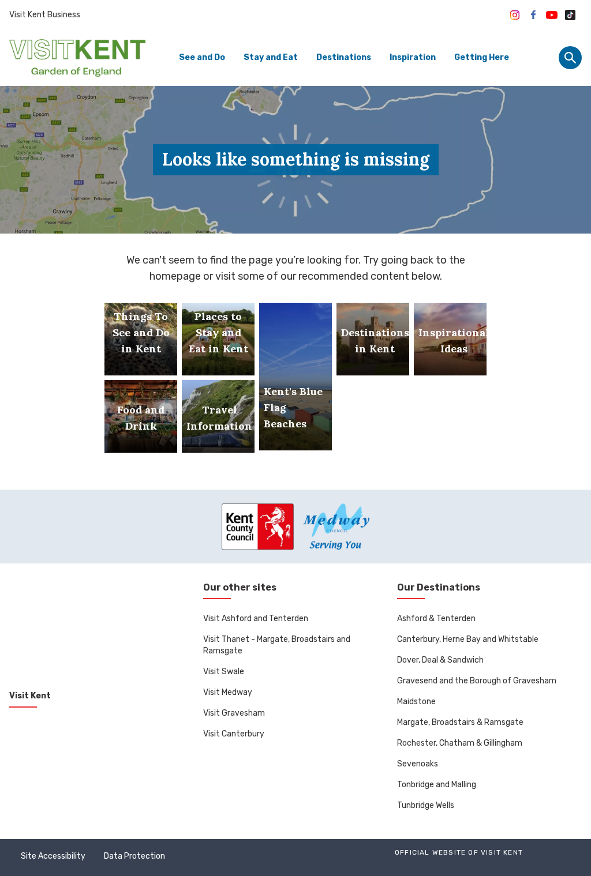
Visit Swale (223, 671)
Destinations (343, 57)
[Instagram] (515, 15)
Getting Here (481, 57)
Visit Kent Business (44, 15)
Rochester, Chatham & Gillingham (459, 743)
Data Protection (134, 856)
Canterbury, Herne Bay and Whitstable (467, 639)
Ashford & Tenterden (436, 618)
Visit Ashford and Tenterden (255, 618)
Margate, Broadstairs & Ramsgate (460, 722)
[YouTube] (552, 15)
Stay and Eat (271, 57)
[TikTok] (570, 15)
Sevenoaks (417, 764)
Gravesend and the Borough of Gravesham (476, 681)
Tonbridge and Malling (436, 784)
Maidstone (416, 701)
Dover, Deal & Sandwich (440, 660)
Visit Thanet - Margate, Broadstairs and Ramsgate (276, 645)
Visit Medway (227, 692)
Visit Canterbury (233, 734)
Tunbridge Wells (425, 805)
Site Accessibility (53, 856)
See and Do (202, 57)
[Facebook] (533, 15)
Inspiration (413, 57)
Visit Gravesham (234, 713)
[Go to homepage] (77, 58)
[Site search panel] (570, 58)
